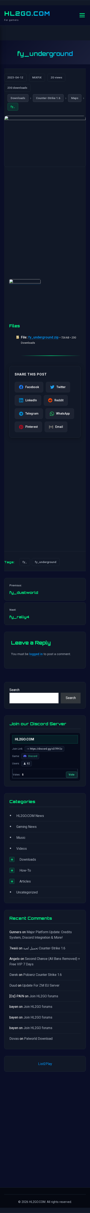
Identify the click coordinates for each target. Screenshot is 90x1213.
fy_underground (45, 562)
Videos (21, 849)
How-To (25, 870)
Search (14, 690)
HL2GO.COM (27, 13)
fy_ (13, 106)
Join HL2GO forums (43, 996)
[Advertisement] (45, 219)
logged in (36, 654)
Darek (13, 975)
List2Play (45, 1064)
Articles (25, 881)
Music (20, 838)
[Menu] (82, 15)
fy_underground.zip (43, 337)
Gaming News (26, 827)
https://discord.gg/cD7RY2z (46, 748)
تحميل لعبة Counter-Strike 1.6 (44, 948)
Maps (74, 98)
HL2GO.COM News (30, 816)
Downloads (18, 98)
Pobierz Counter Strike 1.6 (42, 975)
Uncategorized (27, 892)
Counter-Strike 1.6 (48, 98)
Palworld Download (38, 1039)
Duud (13, 985)
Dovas (14, 1039)
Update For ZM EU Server (40, 985)
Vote (72, 774)
